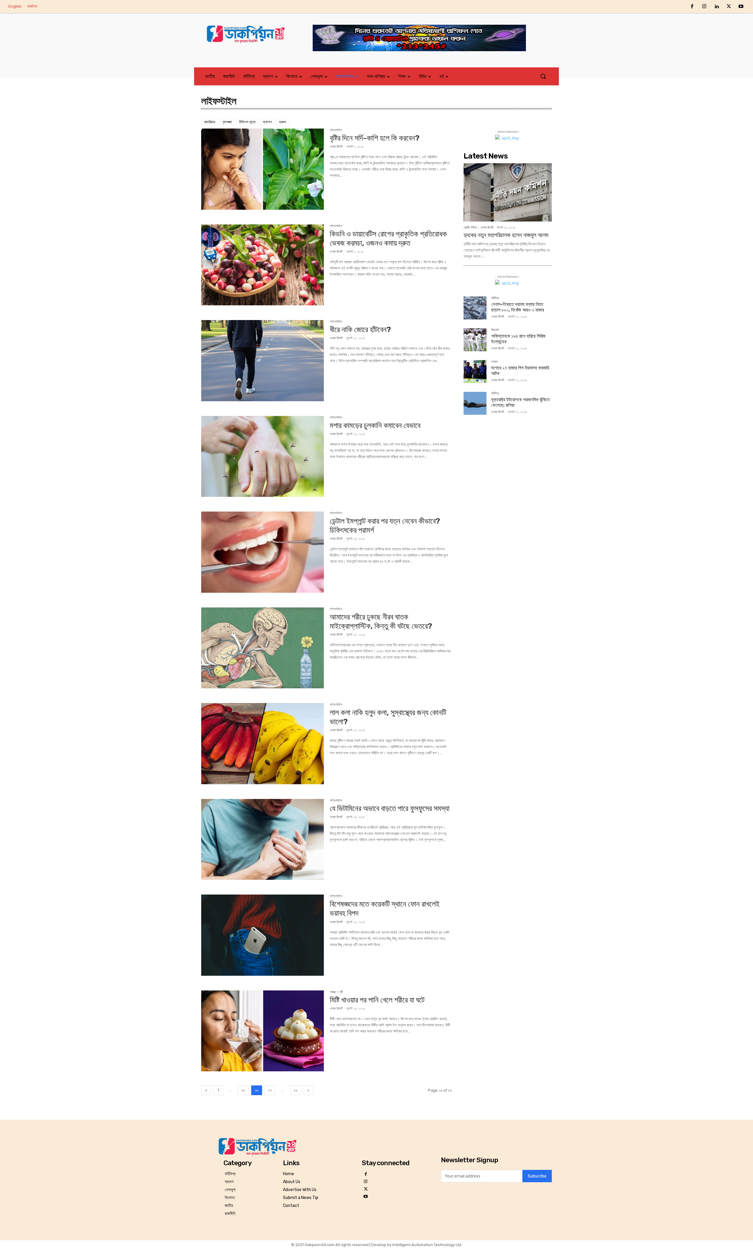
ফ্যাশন (267, 122)
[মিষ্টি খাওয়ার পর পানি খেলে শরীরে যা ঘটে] (262, 1031)
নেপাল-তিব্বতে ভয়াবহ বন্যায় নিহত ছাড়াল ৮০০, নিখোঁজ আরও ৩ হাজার (517, 307)
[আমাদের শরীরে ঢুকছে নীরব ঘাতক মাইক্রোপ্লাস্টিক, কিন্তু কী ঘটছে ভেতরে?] (262, 648)
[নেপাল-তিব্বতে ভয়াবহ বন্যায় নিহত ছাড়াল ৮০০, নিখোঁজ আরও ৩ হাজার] (475, 308)
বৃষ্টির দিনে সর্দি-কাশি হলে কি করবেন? (374, 138)
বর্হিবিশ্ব (495, 298)
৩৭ (270, 1090)
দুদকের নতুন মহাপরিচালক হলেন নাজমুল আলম (506, 235)
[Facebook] (692, 7)
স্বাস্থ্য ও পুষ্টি (336, 992)
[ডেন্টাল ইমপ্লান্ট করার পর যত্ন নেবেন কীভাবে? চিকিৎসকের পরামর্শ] (262, 552)
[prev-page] (206, 1090)
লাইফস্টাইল (336, 130)
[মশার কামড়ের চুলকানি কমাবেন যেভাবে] (262, 456)
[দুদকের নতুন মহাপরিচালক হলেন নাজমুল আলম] (508, 192)
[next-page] (308, 1090)
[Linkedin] (716, 7)
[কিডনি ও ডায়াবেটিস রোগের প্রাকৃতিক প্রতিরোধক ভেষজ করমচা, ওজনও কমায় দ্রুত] (262, 265)
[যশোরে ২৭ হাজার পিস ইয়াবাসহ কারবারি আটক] (475, 371)
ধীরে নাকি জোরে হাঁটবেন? (360, 329)
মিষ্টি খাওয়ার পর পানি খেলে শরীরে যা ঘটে (377, 1000)
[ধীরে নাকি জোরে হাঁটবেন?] (262, 360)
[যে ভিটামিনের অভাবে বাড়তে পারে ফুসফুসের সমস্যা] (262, 839)
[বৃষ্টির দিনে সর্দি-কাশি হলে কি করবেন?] (262, 169)
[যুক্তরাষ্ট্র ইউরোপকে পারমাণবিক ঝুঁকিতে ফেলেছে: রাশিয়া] (475, 403)
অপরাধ (494, 362)
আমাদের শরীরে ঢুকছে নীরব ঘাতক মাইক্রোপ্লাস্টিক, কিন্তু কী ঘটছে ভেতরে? (381, 621)
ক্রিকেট (495, 330)
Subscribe (537, 1176)
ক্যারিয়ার (209, 122)
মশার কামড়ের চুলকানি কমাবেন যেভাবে (375, 425)
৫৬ (295, 1090)
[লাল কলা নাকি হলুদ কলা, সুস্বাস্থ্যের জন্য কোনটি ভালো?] (262, 743)
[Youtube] (741, 7)
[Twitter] (729, 7)
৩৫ (243, 1090)
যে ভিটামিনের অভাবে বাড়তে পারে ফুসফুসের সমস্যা (389, 808)
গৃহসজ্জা (227, 122)
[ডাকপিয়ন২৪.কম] (248, 34)
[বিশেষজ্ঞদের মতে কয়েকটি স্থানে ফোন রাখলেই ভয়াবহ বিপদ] (262, 935)
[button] (543, 76)
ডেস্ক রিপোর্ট (336, 147)
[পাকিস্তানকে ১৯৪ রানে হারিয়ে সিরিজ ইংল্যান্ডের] (475, 339)
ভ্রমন (282, 122)
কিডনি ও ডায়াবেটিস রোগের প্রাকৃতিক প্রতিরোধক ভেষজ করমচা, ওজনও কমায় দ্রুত (388, 238)
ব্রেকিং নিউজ (470, 227)
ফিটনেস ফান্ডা (247, 122)
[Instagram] (704, 7)
